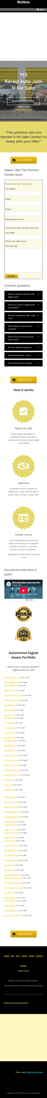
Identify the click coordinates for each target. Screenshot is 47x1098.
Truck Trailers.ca (11, 910)
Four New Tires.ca (11, 770)
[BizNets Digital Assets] (23, 2)
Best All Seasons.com (13, 695)
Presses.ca (9, 790)
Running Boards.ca (12, 812)
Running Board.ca (11, 817)
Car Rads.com (10, 741)
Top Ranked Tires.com (13, 888)
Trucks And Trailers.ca (13, 915)
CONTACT (39, 956)
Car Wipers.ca (10, 750)
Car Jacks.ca (9, 715)
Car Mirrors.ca (10, 728)
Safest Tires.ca (10, 830)
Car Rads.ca (9, 737)
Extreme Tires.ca (11, 755)
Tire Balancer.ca (11, 855)
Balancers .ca (10, 690)
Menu (42, 10)
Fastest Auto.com (11, 760)
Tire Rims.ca (9, 870)
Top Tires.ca (9, 893)
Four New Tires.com (12, 775)
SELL (18, 956)
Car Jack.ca (9, 718)
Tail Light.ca (9, 865)
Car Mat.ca (9, 723)
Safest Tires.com (11, 833)
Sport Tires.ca (10, 840)
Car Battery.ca (10, 705)
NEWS (31, 956)
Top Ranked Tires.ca (12, 883)
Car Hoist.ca (9, 710)
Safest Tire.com (10, 825)
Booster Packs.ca (11, 700)
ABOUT (7, 956)
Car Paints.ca (10, 733)
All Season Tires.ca (12, 677)
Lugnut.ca (8, 785)
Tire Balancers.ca (11, 860)
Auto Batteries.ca (11, 682)
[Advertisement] (23, 36)
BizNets (23, 966)
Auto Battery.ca (10, 685)
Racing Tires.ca (10, 802)
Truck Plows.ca (10, 901)
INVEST (25, 956)
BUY (12, 956)
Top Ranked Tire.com (13, 878)
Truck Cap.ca (9, 905)
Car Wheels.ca (10, 745)
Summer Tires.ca (11, 845)
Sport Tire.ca (9, 837)
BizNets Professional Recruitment (16, 1003)
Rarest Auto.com (11, 807)
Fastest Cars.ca (11, 765)
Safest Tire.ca (10, 822)
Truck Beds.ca (10, 898)
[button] (23, 295)
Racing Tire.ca (10, 797)
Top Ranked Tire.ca (12, 875)
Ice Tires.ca (9, 780)
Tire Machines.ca (11, 850)
